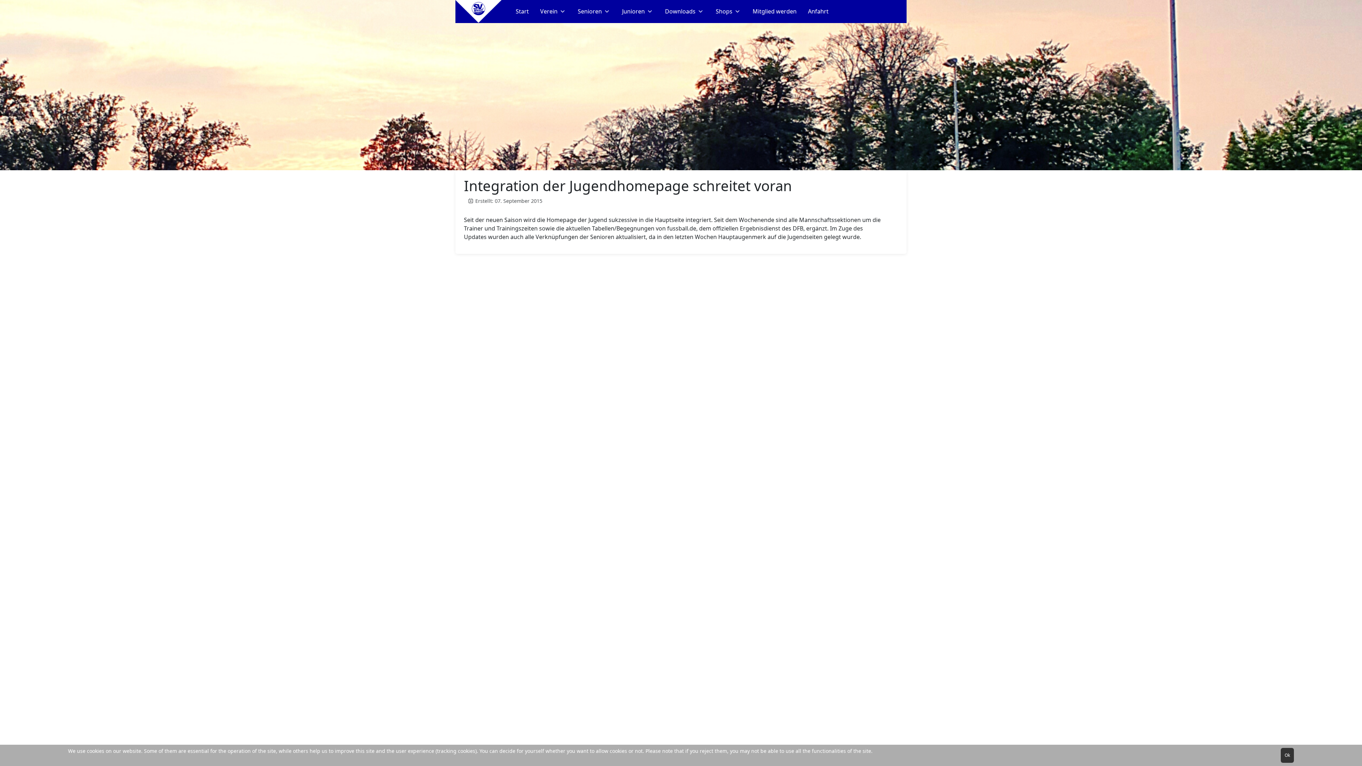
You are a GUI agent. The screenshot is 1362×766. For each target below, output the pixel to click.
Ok (1287, 755)
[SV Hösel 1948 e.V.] (478, 11)
